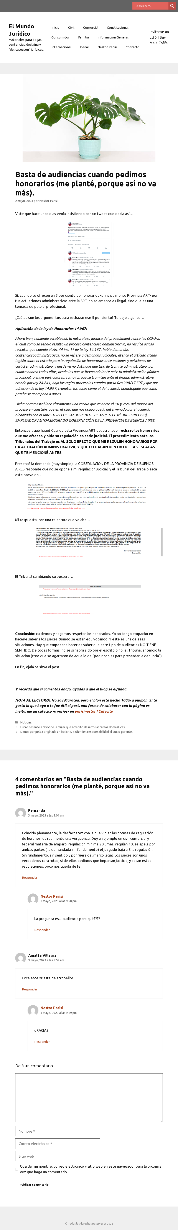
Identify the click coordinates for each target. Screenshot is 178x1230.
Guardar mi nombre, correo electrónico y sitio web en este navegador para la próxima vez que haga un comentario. (90, 1169)
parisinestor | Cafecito (94, 711)
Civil (71, 27)
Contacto (132, 47)
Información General (113, 37)
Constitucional (118, 27)
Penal (84, 47)
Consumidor (60, 37)
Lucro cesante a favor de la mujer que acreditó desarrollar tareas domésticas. (72, 727)
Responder (29, 877)
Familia (83, 37)
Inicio (55, 27)
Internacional (61, 47)
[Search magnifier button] (172, 6)
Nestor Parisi (107, 47)
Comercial (90, 27)
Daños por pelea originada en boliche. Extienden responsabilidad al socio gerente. (76, 731)
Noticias (26, 722)
